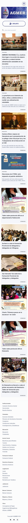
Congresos (5, 421)
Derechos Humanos (7, 464)
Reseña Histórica (7, 410)
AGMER (16, 516)
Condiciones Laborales (8, 423)
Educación (5, 432)
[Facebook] (10, 519)
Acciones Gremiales (7, 416)
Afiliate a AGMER (7, 510)
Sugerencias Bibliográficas (9, 508)
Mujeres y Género (7, 499)
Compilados (5, 434)
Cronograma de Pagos (8, 506)
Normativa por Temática (9, 480)
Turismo (4, 443)
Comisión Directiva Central (9, 406)
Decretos (4, 473)
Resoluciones (6, 475)
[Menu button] (24, 3)
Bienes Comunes (7, 493)
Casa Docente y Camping (9, 445)
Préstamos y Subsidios (8, 449)
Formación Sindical (7, 458)
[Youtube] (14, 519)
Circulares (5, 477)
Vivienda (4, 451)
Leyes (4, 471)
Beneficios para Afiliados (9, 440)
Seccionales (5, 408)
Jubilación (5, 486)
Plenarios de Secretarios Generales (12, 419)
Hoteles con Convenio (8, 447)
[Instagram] (17, 519)
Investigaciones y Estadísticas (10, 425)
